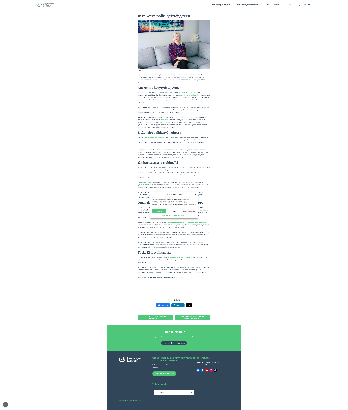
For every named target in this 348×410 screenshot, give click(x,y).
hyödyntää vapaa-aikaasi (153, 137)
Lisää (289, 5)
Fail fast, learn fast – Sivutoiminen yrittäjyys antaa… (156, 317)
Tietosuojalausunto (179, 215)
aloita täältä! (179, 277)
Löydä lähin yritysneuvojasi (164, 373)
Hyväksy (159, 211)
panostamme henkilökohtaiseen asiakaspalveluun (186, 222)
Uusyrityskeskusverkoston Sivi (130, 401)
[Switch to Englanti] (305, 5)
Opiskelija (164, 120)
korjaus (194, 95)
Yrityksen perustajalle (221, 5)
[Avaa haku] (5, 404)
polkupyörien (185, 95)
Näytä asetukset (189, 211)
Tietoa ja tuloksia (273, 5)
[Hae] (298, 5)
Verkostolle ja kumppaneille (248, 5)
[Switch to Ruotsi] (309, 5)
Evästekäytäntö (167, 215)
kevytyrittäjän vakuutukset (179, 257)
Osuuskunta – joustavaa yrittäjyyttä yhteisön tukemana (193, 317)
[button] (195, 194)
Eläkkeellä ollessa (145, 182)
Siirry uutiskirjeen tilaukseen (174, 343)
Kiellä (174, 211)
